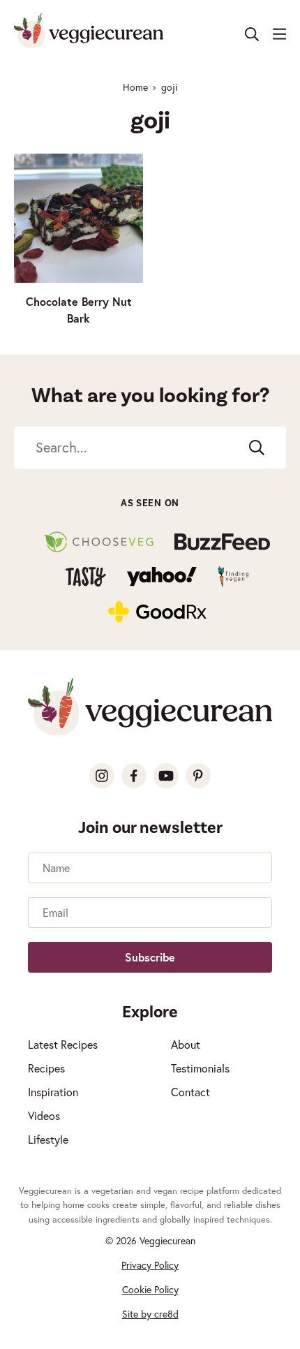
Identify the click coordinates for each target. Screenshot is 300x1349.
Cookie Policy (150, 1289)
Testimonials (200, 1068)
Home (135, 87)
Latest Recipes (63, 1045)
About (185, 1045)
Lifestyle (48, 1140)
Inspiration (53, 1092)
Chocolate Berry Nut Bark (79, 309)
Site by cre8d (150, 1314)
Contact (190, 1092)
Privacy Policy (150, 1265)
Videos (44, 1116)
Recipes (46, 1068)
